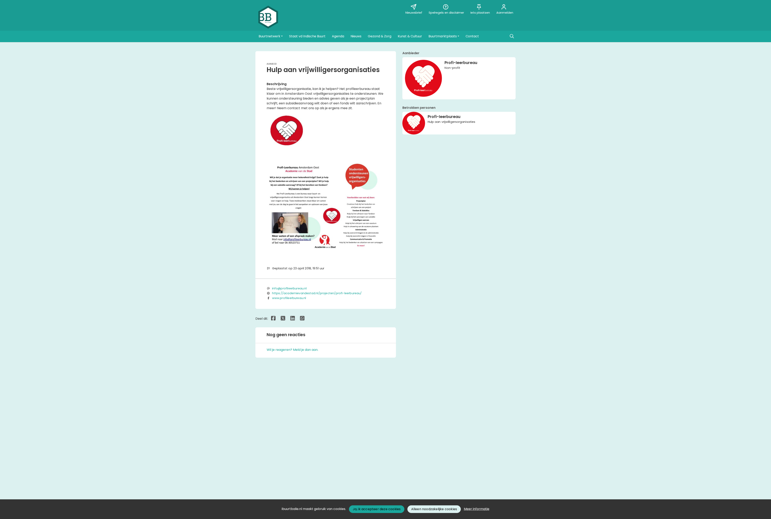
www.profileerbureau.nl (289, 298)
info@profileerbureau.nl (289, 288)
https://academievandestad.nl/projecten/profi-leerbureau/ (317, 293)
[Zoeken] (512, 36)
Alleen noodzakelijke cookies (434, 509)
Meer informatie (476, 509)
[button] (270, 36)
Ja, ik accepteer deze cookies (377, 509)
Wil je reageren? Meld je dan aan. (292, 349)
